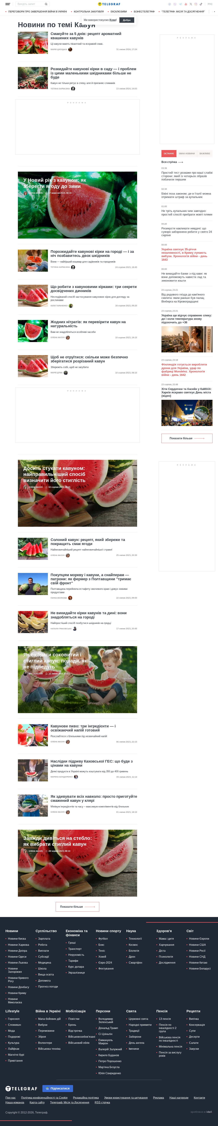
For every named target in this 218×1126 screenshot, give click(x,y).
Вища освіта (46, 974)
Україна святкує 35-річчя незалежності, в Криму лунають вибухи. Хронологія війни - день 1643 (184, 254)
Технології (135, 938)
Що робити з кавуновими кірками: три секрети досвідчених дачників (94, 289)
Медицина (44, 962)
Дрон (132, 956)
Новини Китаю (198, 962)
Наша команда (14, 1102)
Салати (193, 1042)
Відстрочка (75, 1030)
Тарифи (73, 960)
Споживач (14, 1024)
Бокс (101, 944)
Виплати (43, 950)
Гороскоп (14, 1018)
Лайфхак (13, 1048)
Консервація (197, 1024)
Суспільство (46, 931)
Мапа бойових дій (49, 1018)
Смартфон (135, 962)
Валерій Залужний (110, 1049)
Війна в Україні (48, 1011)
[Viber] (175, 4)
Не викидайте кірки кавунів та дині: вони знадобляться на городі (89, 615)
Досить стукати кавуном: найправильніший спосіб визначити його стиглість (54, 474)
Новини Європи (199, 938)
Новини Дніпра (17, 950)
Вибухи (42, 1024)
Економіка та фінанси (77, 933)
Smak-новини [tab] (187, 153)
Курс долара (76, 966)
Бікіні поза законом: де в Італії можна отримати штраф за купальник (186, 195)
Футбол (103, 938)
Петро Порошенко (109, 1061)
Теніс (101, 950)
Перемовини (46, 1030)
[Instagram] (195, 4)
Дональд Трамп (108, 1028)
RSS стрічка (102, 1102)
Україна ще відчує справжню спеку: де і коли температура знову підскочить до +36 (186, 319)
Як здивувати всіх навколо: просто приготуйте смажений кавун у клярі (94, 799)
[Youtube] (186, 4)
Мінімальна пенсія (170, 1046)
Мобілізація (76, 1011)
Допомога (44, 980)
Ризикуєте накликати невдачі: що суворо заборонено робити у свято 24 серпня (186, 232)
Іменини (134, 1048)
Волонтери (45, 1042)
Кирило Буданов (108, 1055)
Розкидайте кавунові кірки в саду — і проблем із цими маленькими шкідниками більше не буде (93, 73)
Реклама (158, 1097)
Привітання (15, 1060)
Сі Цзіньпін (105, 1034)
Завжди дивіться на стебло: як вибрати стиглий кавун (57, 841)
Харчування (166, 944)
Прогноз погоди (48, 986)
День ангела (136, 1042)
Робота (42, 944)
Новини (11, 931)
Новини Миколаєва (15, 1001)
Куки (113, 20)
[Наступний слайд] (214, 11)
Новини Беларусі (200, 968)
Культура (13, 1042)
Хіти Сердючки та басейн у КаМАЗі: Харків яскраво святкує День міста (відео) (186, 392)
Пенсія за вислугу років (170, 1054)
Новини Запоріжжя (15, 970)
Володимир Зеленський (105, 1020)
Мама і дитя (166, 938)
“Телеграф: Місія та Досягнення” (183, 11)
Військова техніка (49, 1048)
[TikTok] (201, 4)
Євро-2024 (105, 962)
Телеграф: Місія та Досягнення (69, 1102)
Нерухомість (76, 954)
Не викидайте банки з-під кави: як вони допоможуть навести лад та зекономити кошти (184, 277)
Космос (133, 944)
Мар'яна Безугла (109, 1067)
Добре (127, 20)
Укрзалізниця (76, 972)
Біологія (134, 950)
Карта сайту (37, 1102)
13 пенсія (165, 1018)
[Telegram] (180, 4)
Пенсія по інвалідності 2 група (167, 1028)
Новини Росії (197, 950)
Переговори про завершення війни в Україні (37, 11)
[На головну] (109, 4)
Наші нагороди (178, 1097)
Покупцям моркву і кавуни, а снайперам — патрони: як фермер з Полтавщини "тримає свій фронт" (91, 579)
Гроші (72, 942)
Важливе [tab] (205, 153)
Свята (131, 1011)
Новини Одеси (17, 956)
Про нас (10, 1097)
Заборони (135, 1036)
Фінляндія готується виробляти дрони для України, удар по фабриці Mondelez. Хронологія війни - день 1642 (184, 370)
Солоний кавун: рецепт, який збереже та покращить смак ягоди (88, 542)
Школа (42, 968)
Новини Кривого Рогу (18, 979)
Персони (103, 1011)
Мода (11, 1030)
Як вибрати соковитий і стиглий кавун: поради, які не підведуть (56, 660)
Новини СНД (197, 956)
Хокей (102, 956)
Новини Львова (18, 962)
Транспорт (75, 948)
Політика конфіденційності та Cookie (44, 1097)
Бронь (72, 1024)
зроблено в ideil (201, 1112)
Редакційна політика (86, 1097)
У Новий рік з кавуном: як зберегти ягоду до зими (54, 183)
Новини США (197, 944)
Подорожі (14, 1036)
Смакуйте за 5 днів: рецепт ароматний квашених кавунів (86, 36)
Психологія (166, 956)
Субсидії (43, 956)
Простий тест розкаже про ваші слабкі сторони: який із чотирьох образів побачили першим (187, 176)
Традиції (134, 1030)
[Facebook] (169, 4)
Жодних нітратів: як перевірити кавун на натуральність (88, 324)
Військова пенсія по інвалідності (169, 1039)
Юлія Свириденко (109, 1073)
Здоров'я (164, 931)
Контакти (199, 1097)
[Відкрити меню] (8, 4)
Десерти (194, 1036)
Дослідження (167, 962)
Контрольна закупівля (89, 11)
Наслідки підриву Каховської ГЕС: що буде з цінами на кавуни (92, 763)
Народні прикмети (140, 1024)
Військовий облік (78, 1042)
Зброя (42, 1036)
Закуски (194, 1048)
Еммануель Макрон (105, 1042)
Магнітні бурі (16, 1054)
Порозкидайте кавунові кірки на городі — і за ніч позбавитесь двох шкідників (92, 254)
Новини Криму (17, 993)
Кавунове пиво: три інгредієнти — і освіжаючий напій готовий (83, 728)
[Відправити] (46, 4)
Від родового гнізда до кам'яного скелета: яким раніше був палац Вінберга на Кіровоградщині (183, 298)
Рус (210, 4)
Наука (131, 931)
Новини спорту (108, 931)
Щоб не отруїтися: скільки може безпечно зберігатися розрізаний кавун (89, 359)
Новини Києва (17, 938)
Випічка (194, 1018)
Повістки (73, 1018)
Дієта (162, 950)
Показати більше (71, 906)
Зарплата (44, 938)
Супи (192, 1030)
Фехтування (106, 968)
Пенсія (162, 1011)
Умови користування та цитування (126, 1097)
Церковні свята (138, 1018)
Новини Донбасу (18, 987)
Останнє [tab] (169, 153)
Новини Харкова (18, 944)
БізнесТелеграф (144, 11)
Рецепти (193, 1011)
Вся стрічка (169, 162)
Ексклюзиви (119, 11)
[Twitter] (191, 4)
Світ (190, 931)
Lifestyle (12, 1011)
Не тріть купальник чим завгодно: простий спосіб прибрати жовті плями (186, 212)
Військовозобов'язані (81, 1036)
